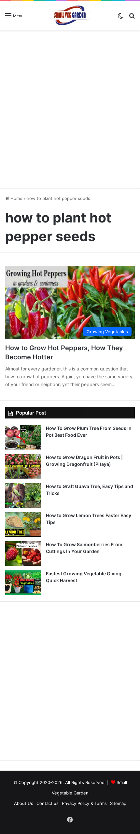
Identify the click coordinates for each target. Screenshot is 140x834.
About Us (23, 803)
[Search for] (132, 17)
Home (15, 198)
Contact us (47, 803)
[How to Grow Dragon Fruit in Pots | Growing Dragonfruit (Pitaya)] (23, 466)
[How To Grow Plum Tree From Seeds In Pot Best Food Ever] (23, 437)
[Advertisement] (70, 106)
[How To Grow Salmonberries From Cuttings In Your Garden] (23, 553)
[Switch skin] (120, 17)
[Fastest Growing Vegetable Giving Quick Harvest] (23, 582)
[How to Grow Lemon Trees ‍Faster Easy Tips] (23, 524)
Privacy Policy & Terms (84, 803)
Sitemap (118, 803)
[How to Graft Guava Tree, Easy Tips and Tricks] (23, 495)
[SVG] (69, 15)
